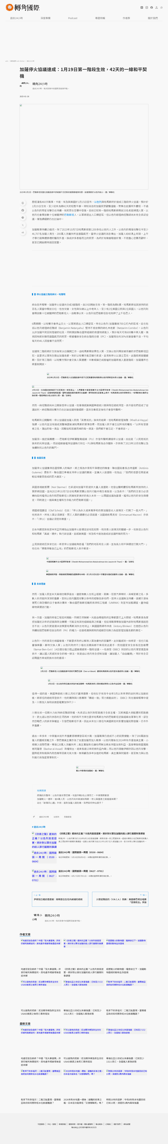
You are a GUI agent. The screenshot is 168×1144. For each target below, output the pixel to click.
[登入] (156, 7)
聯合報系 (99, 1124)
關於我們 (153, 18)
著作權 (79, 1124)
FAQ (49, 1124)
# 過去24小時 (38, 826)
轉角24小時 (39, 84)
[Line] (23, 217)
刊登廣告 (41, 1124)
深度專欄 (45, 18)
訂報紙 (108, 1124)
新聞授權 (62, 1124)
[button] (142, 7)
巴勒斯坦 (67, 816)
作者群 (126, 18)
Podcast (72, 18)
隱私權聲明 (88, 1124)
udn (6, 61)
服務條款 (72, 1124)
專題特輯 (100, 18)
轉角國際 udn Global (17, 61)
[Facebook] (23, 210)
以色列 (56, 816)
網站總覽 (126, 1124)
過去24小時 (16, 18)
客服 (54, 1124)
